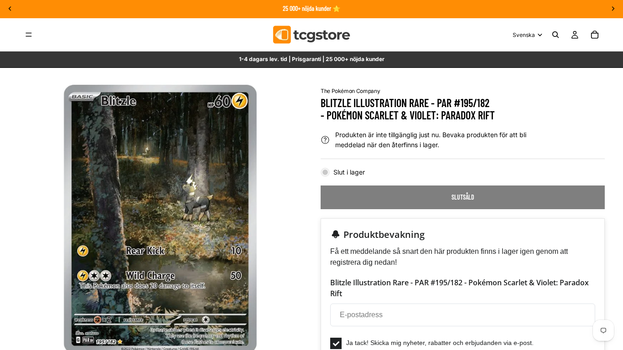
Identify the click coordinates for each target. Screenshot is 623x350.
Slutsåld (463, 197)
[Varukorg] (595, 35)
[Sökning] (555, 35)
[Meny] (28, 34)
